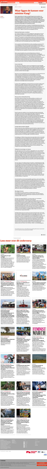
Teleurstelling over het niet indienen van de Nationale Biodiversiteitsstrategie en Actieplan (23, 421)
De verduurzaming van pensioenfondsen (37, 366)
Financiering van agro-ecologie (6, 256)
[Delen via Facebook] (44, 7)
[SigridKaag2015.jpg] (6, 13)
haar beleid (38, 400)
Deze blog (2, 343)
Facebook (26, 443)
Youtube (26, 445)
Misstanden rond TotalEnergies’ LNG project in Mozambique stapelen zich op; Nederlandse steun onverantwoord (23, 340)
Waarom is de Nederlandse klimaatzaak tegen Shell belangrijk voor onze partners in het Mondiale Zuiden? (7, 422)
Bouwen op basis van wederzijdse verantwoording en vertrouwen (7, 394)
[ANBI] (45, 455)
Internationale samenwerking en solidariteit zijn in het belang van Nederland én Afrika (8, 340)
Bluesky (26, 444)
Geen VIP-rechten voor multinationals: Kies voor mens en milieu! (38, 257)
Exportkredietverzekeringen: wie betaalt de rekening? (39, 283)
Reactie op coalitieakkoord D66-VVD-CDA (23, 283)
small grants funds (39, 120)
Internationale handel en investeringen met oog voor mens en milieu (38, 312)
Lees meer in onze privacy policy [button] (4, 467)
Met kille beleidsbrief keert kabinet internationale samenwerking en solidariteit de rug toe (8, 367)
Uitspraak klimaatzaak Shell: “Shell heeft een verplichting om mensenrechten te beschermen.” (23, 394)
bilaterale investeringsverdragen (39, 318)
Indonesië (36, 323)
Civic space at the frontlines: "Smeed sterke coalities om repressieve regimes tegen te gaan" (8, 284)
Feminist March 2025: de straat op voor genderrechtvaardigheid (38, 339)
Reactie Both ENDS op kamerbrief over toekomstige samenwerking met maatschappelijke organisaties (39, 395)
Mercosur (39, 322)
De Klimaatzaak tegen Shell (23, 365)
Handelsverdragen (21, 255)
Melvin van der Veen (6, 342)
